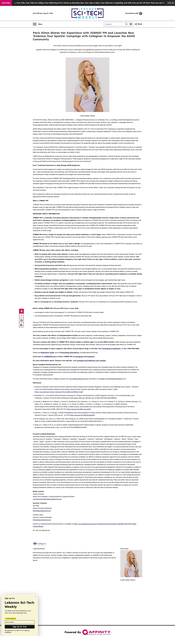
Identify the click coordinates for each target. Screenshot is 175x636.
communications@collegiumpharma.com (47, 499)
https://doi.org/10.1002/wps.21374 (79, 409)
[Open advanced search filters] (131, 24)
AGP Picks (6, 3)
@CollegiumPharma (115, 379)
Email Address (11, 618)
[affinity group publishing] (21, 320)
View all (170, 3)
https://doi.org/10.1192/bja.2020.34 (82, 415)
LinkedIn (102, 379)
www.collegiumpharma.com (78, 379)
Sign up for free (20, 627)
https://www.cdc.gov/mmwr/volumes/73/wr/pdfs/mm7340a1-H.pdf (59, 392)
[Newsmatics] (21, 325)
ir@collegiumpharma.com (42, 511)
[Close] (35, 596)
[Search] (126, 24)
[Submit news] (21, 311)
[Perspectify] (21, 315)
